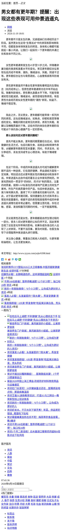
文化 (9, 468)
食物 (30, 497)
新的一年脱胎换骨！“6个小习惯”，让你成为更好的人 (32, 288)
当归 (11, 504)
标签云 (10, 513)
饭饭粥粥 (24, 507)
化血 (38, 504)
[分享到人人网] (16, 259)
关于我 (10, 521)
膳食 (9, 475)
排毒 (16, 497)
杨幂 (54, 497)
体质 (12, 500)
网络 (9, 27)
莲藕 (27, 500)
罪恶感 (23, 497)
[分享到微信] (20, 259)
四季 (9, 471)
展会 (9, 381)
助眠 (44, 500)
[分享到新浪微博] (9, 259)
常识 (9, 374)
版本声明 (12, 524)
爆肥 (38, 500)
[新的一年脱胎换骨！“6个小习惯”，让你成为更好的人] (34, 341)
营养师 (42, 497)
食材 (33, 500)
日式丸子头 (53, 500)
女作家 (4, 504)
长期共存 (14, 507)
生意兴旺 (20, 500)
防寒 (16, 504)
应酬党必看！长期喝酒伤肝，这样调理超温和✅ (26, 274)
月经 (22, 504)
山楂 (54, 504)
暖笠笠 (4, 497)
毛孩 (33, 504)
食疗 (6, 500)
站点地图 (12, 528)
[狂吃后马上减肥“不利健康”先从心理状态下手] (32, 316)
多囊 (11, 497)
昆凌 (35, 497)
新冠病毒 (46, 504)
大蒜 (48, 497)
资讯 (9, 285)
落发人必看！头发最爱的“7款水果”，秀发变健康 (30, 296)
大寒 (27, 504)
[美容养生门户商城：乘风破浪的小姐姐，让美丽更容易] (34, 327)
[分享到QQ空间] (6, 259)
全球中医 (14, 270)
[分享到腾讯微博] (13, 259)
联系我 (10, 517)
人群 (9, 453)
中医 (9, 460)
